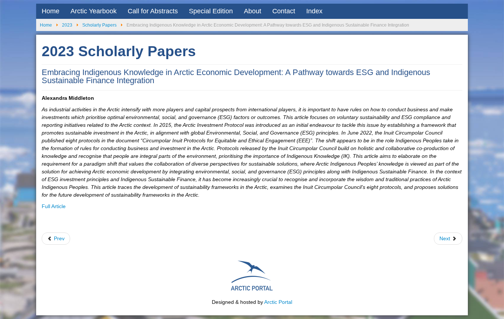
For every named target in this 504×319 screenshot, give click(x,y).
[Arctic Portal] (252, 275)
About (252, 11)
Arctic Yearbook (93, 11)
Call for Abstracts (153, 11)
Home (50, 11)
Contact (283, 11)
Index (314, 11)
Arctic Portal (278, 302)
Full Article (54, 206)
